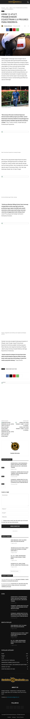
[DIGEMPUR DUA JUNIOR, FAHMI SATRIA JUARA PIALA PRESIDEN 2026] (5, 566)
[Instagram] (18, 707)
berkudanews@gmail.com (13, 697)
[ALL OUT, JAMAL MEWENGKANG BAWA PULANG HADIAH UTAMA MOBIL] (5, 558)
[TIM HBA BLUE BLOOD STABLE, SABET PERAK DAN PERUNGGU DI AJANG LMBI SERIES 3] (5, 550)
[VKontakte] (22, 707)
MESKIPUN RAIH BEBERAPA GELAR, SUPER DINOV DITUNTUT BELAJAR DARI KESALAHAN (7, 433)
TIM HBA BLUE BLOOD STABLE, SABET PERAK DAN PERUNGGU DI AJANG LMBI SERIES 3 (20, 549)
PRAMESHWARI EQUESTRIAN (11, 368)
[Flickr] (15, 707)
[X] (10, 29)
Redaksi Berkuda (8, 26)
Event (7, 7)
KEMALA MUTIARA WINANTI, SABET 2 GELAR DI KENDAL (22, 429)
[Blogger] (7, 707)
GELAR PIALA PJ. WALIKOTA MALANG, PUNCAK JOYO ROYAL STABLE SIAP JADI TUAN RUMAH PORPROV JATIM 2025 (14, 585)
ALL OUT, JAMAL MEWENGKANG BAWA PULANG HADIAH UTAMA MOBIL (18, 557)
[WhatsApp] (17, 29)
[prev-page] (2, 487)
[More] (20, 29)
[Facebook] (7, 29)
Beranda (3, 7)
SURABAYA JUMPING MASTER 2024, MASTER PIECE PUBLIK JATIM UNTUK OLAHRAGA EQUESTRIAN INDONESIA (19, 481)
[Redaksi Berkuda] (2, 26)
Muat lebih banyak (14, 571)
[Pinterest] (14, 29)
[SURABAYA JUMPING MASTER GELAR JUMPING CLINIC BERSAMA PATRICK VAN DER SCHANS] (5, 474)
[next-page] (5, 487)
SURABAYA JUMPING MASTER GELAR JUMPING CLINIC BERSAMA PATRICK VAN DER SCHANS (19, 473)
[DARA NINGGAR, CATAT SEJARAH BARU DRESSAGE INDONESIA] (5, 542)
